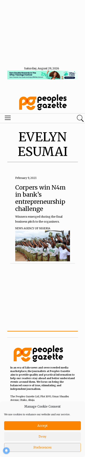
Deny (42, 436)
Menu (29, 119)
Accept (42, 426)
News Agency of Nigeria (32, 228)
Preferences (42, 447)
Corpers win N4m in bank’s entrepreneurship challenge (40, 198)
